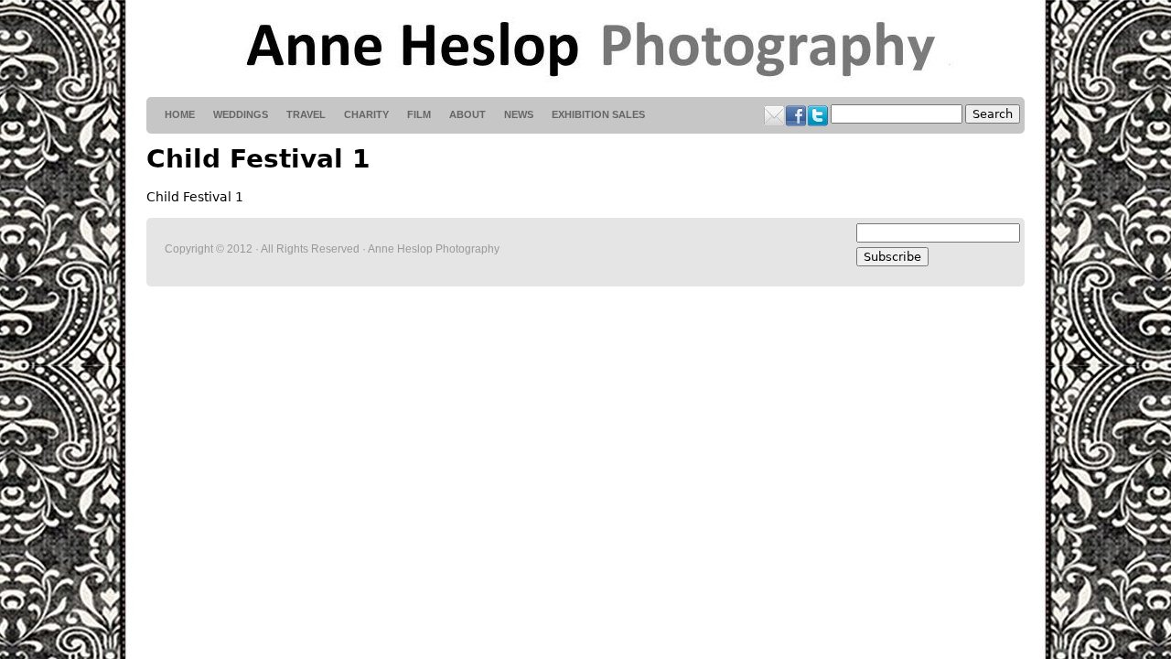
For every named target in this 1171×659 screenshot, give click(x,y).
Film (419, 114)
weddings (240, 114)
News (518, 114)
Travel (306, 114)
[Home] (585, 48)
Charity (366, 114)
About (467, 114)
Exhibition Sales (598, 114)
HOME (180, 114)
